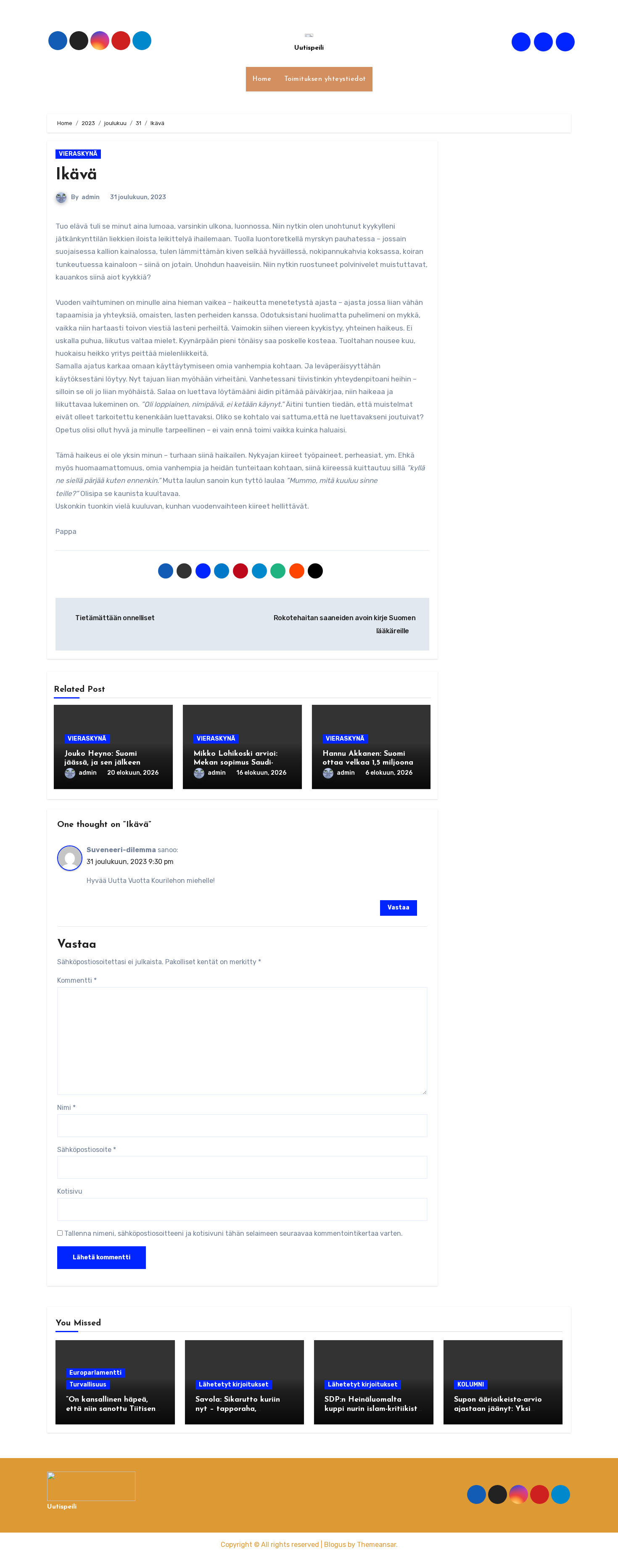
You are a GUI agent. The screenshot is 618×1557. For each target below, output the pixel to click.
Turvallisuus (87, 1384)
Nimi (66, 1108)
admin (91, 197)
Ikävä (76, 175)
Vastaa (398, 907)
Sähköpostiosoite (86, 1150)
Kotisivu (69, 1191)
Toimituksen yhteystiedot (325, 79)
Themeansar (376, 1545)
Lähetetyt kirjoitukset (234, 1384)
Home (262, 79)
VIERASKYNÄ (78, 153)
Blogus (335, 1545)
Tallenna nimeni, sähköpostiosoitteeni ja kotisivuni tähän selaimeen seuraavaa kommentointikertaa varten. (233, 1233)
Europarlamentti (95, 1372)
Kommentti (77, 980)
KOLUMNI (470, 1384)
